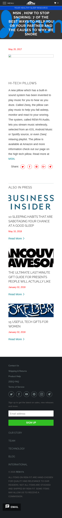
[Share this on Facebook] (29, 166)
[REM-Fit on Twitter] (11, 394)
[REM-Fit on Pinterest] (34, 394)
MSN (11, 158)
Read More (15, 238)
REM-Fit (20, 472)
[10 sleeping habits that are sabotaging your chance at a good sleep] (31, 202)
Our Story (15, 432)
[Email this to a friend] (50, 166)
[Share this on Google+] (43, 166)
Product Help (14, 376)
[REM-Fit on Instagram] (42, 394)
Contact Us (13, 365)
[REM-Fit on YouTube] (27, 394)
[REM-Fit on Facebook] (19, 394)
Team (11, 440)
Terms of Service (16, 387)
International (17, 464)
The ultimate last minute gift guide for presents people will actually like (29, 277)
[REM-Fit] (30, 3)
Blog (11, 456)
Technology (16, 448)
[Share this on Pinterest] (36, 166)
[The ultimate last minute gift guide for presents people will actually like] (31, 258)
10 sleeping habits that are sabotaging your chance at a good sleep (30, 221)
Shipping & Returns (17, 371)
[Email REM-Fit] (49, 394)
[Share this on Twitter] (22, 166)
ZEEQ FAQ (13, 381)
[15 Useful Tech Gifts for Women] (31, 310)
